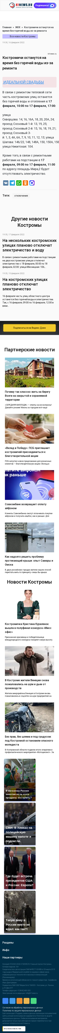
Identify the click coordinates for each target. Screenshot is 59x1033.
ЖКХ (17, 27)
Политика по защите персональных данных (34, 1011)
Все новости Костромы (22, 36)
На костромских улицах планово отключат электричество (25, 284)
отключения (21, 195)
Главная (6, 27)
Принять (31, 1022)
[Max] (32, 183)
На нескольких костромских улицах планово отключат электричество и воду (29, 245)
